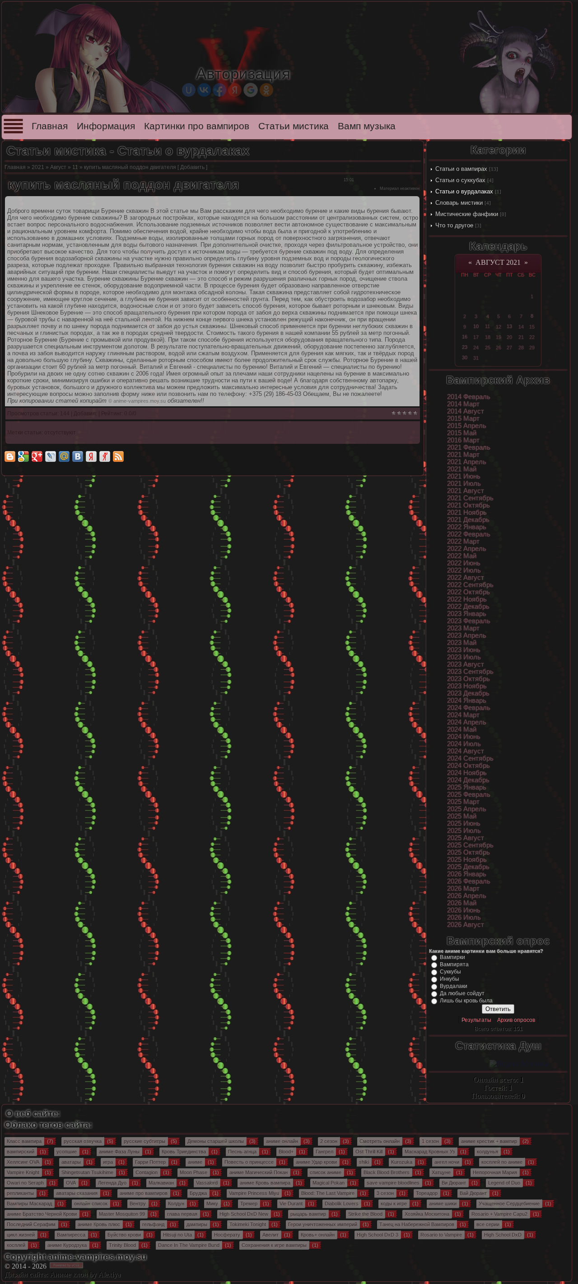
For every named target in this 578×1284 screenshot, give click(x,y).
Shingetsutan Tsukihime (87, 1172)
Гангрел (324, 1151)
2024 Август (465, 751)
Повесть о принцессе (249, 1162)
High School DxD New (243, 1214)
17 (476, 337)
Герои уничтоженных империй (322, 1224)
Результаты (476, 1020)
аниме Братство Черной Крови (42, 1214)
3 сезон (385, 1193)
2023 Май (461, 642)
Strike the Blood (365, 1214)
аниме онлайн (282, 1141)
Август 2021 (498, 262)
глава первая (182, 1214)
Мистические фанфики (466, 214)
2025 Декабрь (468, 866)
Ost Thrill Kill (368, 1151)
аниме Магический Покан (258, 1172)
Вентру (138, 1203)
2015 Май (461, 433)
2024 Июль (464, 744)
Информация (106, 126)
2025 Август (465, 838)
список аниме (325, 1172)
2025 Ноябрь (467, 859)
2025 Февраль (468, 794)
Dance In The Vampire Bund (188, 1245)
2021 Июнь (463, 476)
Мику (212, 1203)
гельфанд (153, 1224)
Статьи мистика (293, 126)
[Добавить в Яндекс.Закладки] (91, 456)
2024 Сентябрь (470, 758)
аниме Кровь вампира (265, 1182)
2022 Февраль (468, 534)
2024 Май (461, 729)
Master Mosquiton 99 (122, 1214)
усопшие (66, 1151)
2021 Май (461, 469)
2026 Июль (464, 917)
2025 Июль (464, 830)
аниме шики (443, 1203)
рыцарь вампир (308, 1214)
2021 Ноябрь (467, 512)
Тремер (248, 1203)
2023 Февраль (468, 621)
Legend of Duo (504, 1182)
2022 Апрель (466, 548)
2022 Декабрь (468, 606)
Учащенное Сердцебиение (509, 1203)
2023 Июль (464, 657)
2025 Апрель (466, 809)
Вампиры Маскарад (29, 1203)
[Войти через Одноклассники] (266, 90)
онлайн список (90, 1203)
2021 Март (463, 454)
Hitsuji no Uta (177, 1234)
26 (498, 347)
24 (476, 347)
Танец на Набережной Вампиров (416, 1224)
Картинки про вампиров (196, 126)
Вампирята (454, 964)
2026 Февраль (468, 881)
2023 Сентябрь (470, 671)
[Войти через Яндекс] (235, 90)
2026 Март (463, 888)
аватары (71, 1162)
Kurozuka (401, 1162)
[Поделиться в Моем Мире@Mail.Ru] (64, 456)
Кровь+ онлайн (318, 1234)
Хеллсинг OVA (23, 1162)
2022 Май (461, 556)
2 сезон (328, 1141)
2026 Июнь (463, 910)
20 (509, 337)
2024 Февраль (468, 707)
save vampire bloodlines (393, 1182)
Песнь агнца (242, 1151)
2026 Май (461, 903)
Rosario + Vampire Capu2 (499, 1214)
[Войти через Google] (250, 90)
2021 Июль (464, 483)
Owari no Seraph (25, 1182)
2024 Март (463, 715)
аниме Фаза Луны (119, 1151)
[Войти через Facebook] (219, 90)
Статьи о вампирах (461, 168)
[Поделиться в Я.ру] (104, 456)
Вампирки (452, 957)
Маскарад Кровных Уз (430, 1151)
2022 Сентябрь (470, 584)
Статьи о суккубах (460, 180)
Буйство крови (124, 1234)
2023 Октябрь (468, 678)
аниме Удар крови (316, 1162)
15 (532, 326)
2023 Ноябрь (467, 686)
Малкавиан (161, 1182)
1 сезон (430, 1141)
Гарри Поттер (150, 1162)
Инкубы (449, 979)
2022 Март (463, 541)
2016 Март (463, 440)
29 (532, 347)
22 (532, 337)
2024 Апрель (466, 722)
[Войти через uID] (189, 90)
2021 (38, 167)
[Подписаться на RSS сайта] (118, 456)
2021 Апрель (466, 462)
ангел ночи (446, 1162)
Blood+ (286, 1151)
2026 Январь (466, 874)
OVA (71, 1182)
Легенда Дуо (112, 1182)
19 (498, 337)
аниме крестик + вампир (489, 1141)
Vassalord (207, 1182)
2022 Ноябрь (467, 599)
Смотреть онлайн (379, 1141)
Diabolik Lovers (342, 1203)
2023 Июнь (463, 650)
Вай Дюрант (473, 1193)
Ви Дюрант (454, 1182)
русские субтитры (144, 1141)
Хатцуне (441, 1172)
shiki (364, 1162)
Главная (50, 126)
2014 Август (465, 411)
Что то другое (454, 225)
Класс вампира (24, 1141)
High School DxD (503, 1234)
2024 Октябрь (468, 765)
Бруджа (198, 1193)
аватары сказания (77, 1193)
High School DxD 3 (377, 1234)
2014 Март (463, 404)
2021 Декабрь (468, 519)
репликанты (20, 1193)
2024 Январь (466, 700)
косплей (16, 1245)
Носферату (227, 1234)
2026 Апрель (466, 895)
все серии (487, 1224)
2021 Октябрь (468, 505)
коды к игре (394, 1203)
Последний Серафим (31, 1224)
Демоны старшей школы (215, 1141)
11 (75, 167)
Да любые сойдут (462, 993)
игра (108, 1162)
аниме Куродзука (67, 1245)
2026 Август (465, 924)
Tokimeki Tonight (247, 1224)
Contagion (146, 1172)
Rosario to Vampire (441, 1234)
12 (498, 326)
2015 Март (463, 418)
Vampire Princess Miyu (254, 1193)
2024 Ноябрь (467, 772)
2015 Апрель (466, 425)
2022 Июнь (463, 563)
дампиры (196, 1224)
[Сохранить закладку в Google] (23, 456)
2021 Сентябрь (470, 498)
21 (521, 337)
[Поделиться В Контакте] (77, 456)
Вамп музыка (367, 126)
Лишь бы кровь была (466, 1000)
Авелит (270, 1234)
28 (521, 347)
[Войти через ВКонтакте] (204, 90)
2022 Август (465, 577)
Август (58, 167)
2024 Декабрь (468, 780)
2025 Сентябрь (470, 845)
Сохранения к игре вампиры (274, 1245)
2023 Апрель (466, 635)
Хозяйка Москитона (427, 1214)
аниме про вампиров (144, 1193)
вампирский (20, 1151)
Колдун (176, 1203)
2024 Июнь (463, 736)
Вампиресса (71, 1234)
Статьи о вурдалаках (464, 191)
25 (487, 347)
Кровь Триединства (184, 1151)
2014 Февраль (468, 396)
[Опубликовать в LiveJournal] (50, 456)
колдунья (487, 1151)
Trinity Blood (122, 1245)
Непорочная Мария (495, 1172)
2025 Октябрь (468, 852)
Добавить (192, 167)
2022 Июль (464, 570)
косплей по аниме (501, 1162)
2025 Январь (466, 787)
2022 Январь (466, 527)
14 (521, 326)
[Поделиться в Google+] (37, 456)
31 (476, 358)
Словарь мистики (459, 202)
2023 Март (463, 628)
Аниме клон (69, 1274)
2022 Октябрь (468, 592)
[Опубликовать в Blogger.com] (10, 456)
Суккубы (450, 972)
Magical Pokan (328, 1182)
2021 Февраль (468, 447)
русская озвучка (83, 1141)
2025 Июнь (463, 823)
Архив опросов (516, 1020)
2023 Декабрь (468, 693)
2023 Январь (466, 613)
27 (509, 347)
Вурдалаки (453, 986)
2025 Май (461, 816)
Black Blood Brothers (387, 1172)
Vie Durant (291, 1203)
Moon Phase (193, 1172)
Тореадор (427, 1193)
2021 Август (465, 490)
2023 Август (465, 664)
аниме (195, 1162)
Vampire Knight (23, 1172)
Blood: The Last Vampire (327, 1193)
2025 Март (463, 801)
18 (487, 337)
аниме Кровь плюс (99, 1224)
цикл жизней (21, 1234)
